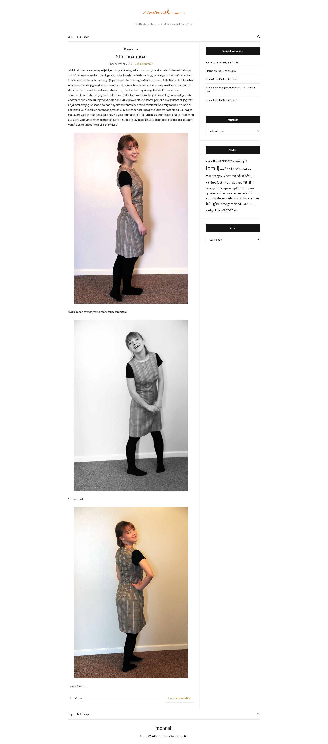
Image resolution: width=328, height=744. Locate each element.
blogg (216, 161)
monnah (164, 728)
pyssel (209, 193)
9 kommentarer (144, 63)
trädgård (213, 203)
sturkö (221, 198)
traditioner (253, 198)
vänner (227, 209)
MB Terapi (83, 36)
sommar (211, 198)
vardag (209, 210)
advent (209, 161)
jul (253, 175)
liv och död (230, 182)
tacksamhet (240, 198)
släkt (250, 193)
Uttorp (252, 204)
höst (247, 176)
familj (213, 168)
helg (222, 176)
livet (219, 182)
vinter (217, 210)
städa (229, 198)
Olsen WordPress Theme (155, 736)
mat (240, 182)
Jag (70, 36)
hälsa (240, 176)
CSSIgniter (181, 736)
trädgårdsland (231, 204)
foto (234, 168)
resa (235, 193)
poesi (251, 188)
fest (222, 169)
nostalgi (210, 188)
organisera (227, 188)
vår (235, 210)
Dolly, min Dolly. (230, 62)
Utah (244, 204)
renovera (227, 193)
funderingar (245, 169)
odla (219, 188)
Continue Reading (179, 698)
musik (247, 182)
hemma (231, 176)
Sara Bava (211, 62)
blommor (224, 161)
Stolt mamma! (131, 57)
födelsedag (213, 176)
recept (217, 193)
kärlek (211, 182)
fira (227, 168)
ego (243, 160)
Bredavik (235, 161)
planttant (241, 188)
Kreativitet (131, 49)
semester (243, 193)
